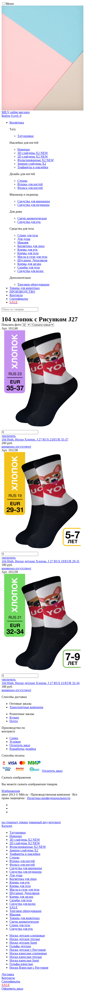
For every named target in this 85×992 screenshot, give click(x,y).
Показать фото (11, 324)
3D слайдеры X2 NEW (24, 839)
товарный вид (38, 822)
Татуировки (17, 832)
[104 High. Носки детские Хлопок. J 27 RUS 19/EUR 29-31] (41, 550)
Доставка (8, 974)
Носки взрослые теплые (25, 957)
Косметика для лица (23, 879)
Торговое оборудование (25, 911)
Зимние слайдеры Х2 (23, 850)
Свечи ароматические (24, 921)
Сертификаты (18, 298)
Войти (6, 115)
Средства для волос (22, 903)
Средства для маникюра (25, 868)
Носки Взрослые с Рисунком (28, 967)
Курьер (14, 717)
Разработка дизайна (22, 748)
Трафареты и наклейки (24, 854)
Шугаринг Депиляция (24, 893)
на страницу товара (15, 822)
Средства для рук (21, 928)
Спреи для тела (19, 925)
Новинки (15, 836)
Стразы (14, 857)
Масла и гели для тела (24, 889)
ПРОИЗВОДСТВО (22, 291)
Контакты (16, 295)
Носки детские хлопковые (27, 935)
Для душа (15, 875)
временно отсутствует (16, 446)
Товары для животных (24, 288)
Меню (10, 3)
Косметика (16, 122)
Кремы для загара (21, 896)
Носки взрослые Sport (24, 960)
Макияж (15, 914)
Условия (15, 741)
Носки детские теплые (24, 939)
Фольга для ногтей (22, 864)
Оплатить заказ (19, 745)
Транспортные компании (26, 707)
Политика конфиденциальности (48, 798)
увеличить (9, 436)
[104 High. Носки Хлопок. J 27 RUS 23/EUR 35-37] (41, 428)
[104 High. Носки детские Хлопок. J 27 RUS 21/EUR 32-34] (41, 671)
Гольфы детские (20, 946)
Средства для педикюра (25, 871)
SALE (13, 907)
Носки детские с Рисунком (27, 949)
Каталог (7, 825)
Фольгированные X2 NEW (27, 846)
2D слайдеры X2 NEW (24, 843)
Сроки (13, 738)
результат (54, 822)
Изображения (11, 791)
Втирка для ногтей (22, 861)
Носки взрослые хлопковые (28, 953)
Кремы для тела (20, 886)
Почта (13, 721)
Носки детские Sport (23, 942)
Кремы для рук (19, 882)
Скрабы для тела (20, 900)
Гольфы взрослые (21, 964)
